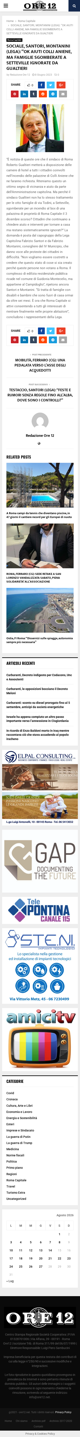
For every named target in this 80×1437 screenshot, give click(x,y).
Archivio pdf (38, 1421)
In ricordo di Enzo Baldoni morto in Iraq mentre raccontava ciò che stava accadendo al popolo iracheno (37, 735)
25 (20, 1266)
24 (11, 1266)
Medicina (12, 1149)
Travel (10, 1186)
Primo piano (14, 1167)
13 (40, 1250)
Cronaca (12, 1099)
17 (11, 1258)
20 (40, 1258)
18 (20, 1258)
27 (40, 1266)
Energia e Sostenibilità (21, 1118)
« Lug (10, 1281)
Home (8, 1421)
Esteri (10, 1124)
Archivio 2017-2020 (60, 1421)
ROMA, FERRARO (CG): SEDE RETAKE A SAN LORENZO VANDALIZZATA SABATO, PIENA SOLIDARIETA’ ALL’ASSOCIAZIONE (33, 577)
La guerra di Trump (19, 1143)
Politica (11, 1161)
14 (50, 1250)
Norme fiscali (15, 1155)
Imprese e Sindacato (20, 1130)
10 (11, 1250)
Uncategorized (16, 1198)
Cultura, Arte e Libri (19, 1105)
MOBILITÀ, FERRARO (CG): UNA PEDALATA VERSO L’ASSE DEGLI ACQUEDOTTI (40, 365)
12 (30, 1250)
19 (30, 1258)
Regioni (11, 1174)
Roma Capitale (14, 40)
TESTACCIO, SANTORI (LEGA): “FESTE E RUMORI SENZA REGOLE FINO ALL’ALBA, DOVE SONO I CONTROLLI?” (40, 395)
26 (30, 1266)
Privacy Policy (63, 1412)
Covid (10, 1093)
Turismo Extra (15, 1192)
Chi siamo (22, 1421)
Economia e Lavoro (19, 1112)
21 (50, 1258)
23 (69, 1258)
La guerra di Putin (18, 1136)
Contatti (38, 1426)
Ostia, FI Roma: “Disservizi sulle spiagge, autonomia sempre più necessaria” (39, 640)
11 (20, 1250)
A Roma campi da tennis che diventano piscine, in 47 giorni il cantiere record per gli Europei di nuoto (39, 515)
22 (59, 1258)
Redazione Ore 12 (20, 74)
